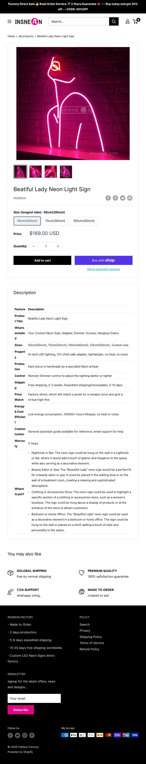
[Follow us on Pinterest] (32, 735)
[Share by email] (130, 198)
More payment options (103, 269)
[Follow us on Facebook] (10, 735)
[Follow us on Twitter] (17, 735)
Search (85, 624)
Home (11, 36)
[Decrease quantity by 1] (34, 246)
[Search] (114, 21)
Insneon (19, 198)
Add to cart (42, 260)
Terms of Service (92, 643)
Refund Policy (89, 649)
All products (26, 36)
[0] (135, 21)
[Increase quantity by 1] (58, 246)
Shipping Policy (91, 637)
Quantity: (20, 246)
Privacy (85, 630)
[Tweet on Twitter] (122, 198)
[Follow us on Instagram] (24, 735)
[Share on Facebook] (108, 198)
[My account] (127, 21)
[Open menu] (9, 21)
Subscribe (20, 710)
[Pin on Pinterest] (115, 198)
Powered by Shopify (20, 751)
